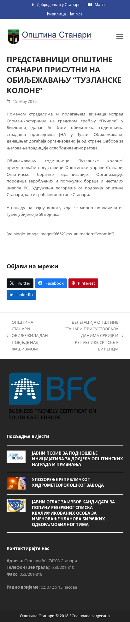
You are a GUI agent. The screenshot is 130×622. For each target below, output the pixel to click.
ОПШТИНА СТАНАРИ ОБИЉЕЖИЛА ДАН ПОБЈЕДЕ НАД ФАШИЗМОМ (27, 335)
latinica (76, 14)
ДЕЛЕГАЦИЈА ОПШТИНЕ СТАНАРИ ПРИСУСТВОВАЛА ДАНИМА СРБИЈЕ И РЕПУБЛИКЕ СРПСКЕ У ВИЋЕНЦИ (87, 335)
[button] (119, 36)
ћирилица (56, 14)
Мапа (100, 4)
